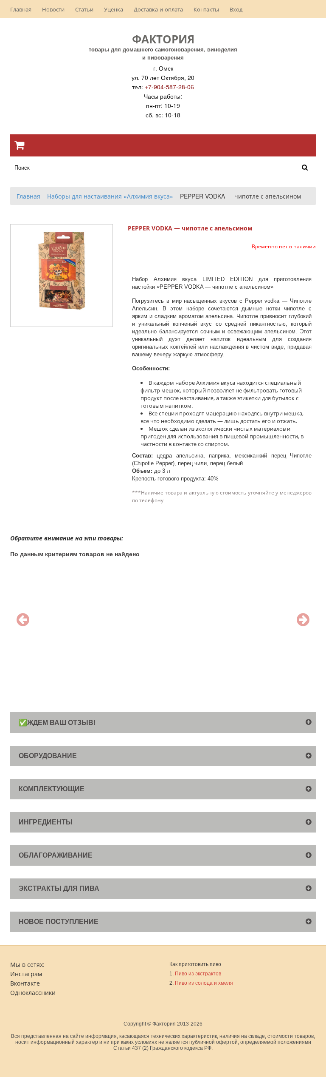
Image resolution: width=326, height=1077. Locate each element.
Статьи (84, 9)
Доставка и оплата (158, 9)
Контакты (206, 9)
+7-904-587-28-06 (169, 86)
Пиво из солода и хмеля (204, 983)
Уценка (113, 9)
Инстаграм (26, 973)
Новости (53, 9)
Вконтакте (25, 983)
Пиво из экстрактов (198, 974)
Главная (20, 9)
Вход (236, 9)
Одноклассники (33, 992)
